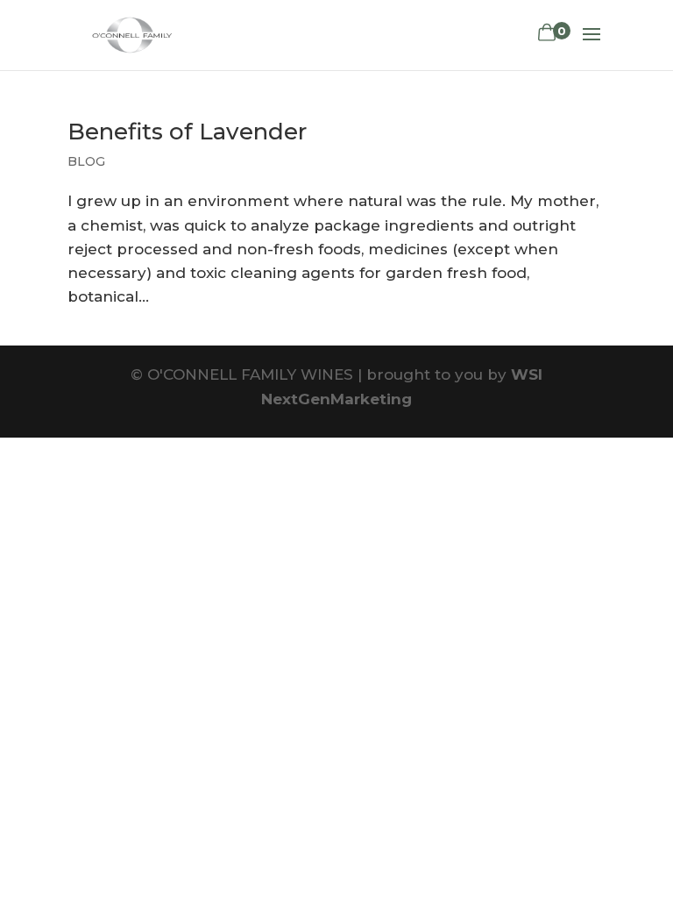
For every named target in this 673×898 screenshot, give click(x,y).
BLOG (86, 161)
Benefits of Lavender (187, 132)
